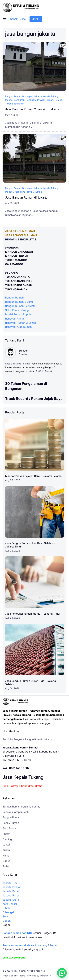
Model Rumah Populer (18, 314)
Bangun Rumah (13, 96)
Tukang (58, 99)
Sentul (6, 916)
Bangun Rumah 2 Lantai (19, 301)
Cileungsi (8, 912)
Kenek (14, 19)
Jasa (23, 19)
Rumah (49, 99)
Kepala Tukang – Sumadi (18, 363)
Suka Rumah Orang (17, 310)
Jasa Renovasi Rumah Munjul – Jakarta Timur (32, 613)
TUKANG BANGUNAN (18, 281)
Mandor (9, 191)
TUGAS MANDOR (16, 260)
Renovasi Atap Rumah (18, 326)
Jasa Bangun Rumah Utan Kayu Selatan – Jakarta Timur (30, 544)
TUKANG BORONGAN (18, 285)
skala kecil (20, 945)
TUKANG (12, 272)
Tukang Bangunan (14, 103)
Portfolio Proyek (44, 371)
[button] (62, 973)
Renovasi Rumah (15, 318)
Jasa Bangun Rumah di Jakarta (26, 197)
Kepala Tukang (51, 96)
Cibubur (8, 908)
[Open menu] (4, 19)
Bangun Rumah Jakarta (38, 739)
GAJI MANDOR (14, 264)
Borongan (27, 96)
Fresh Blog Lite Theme (14, 975)
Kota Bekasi (10, 903)
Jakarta (38, 96)
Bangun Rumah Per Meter (20, 306)
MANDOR (13, 247)
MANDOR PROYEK (16, 255)
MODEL (36, 19)
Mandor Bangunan (15, 99)
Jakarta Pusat (11, 895)
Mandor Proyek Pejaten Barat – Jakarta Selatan (33, 476)
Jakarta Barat (11, 891)
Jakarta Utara (11, 899)
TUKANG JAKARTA (17, 276)
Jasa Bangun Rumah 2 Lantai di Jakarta (32, 109)
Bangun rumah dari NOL (17, 933)
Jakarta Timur (11, 883)
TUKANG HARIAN (16, 289)
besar (53, 945)
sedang (42, 945)
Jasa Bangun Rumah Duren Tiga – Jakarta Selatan (30, 682)
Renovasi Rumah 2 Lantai (20, 322)
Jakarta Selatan (12, 887)
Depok (7, 920)
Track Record (16, 398)
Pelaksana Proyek (35, 99)
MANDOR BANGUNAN (19, 251)
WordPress (45, 975)
